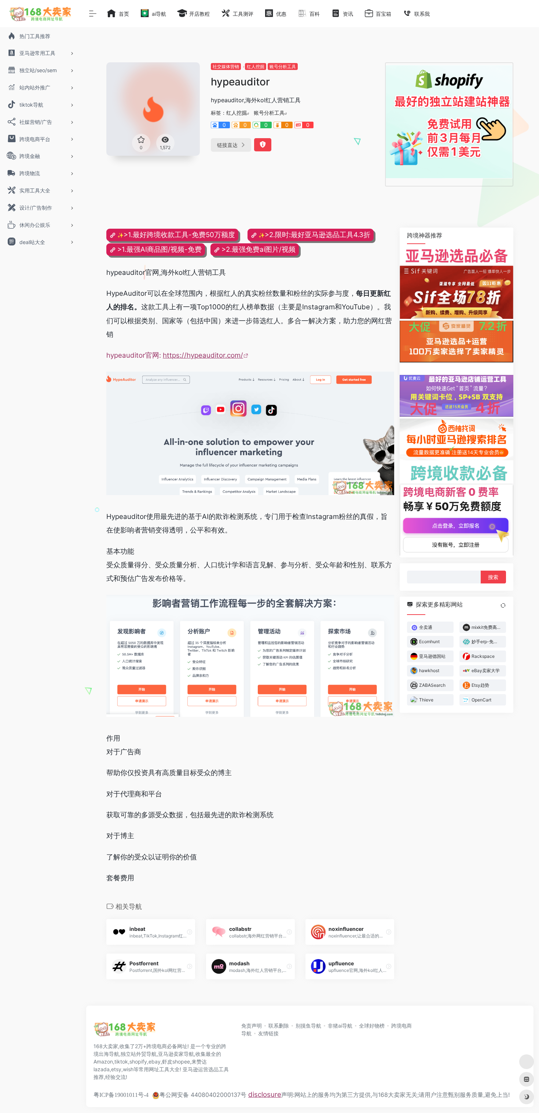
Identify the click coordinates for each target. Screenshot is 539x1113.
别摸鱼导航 (308, 1025)
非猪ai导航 (340, 1025)
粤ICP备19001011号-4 (121, 1095)
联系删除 (278, 1025)
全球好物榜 (372, 1025)
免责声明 (251, 1025)
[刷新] (503, 605)
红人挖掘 (255, 66)
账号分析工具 (283, 66)
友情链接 (268, 1033)
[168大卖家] (125, 1031)
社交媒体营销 (226, 66)
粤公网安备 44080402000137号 (203, 1094)
